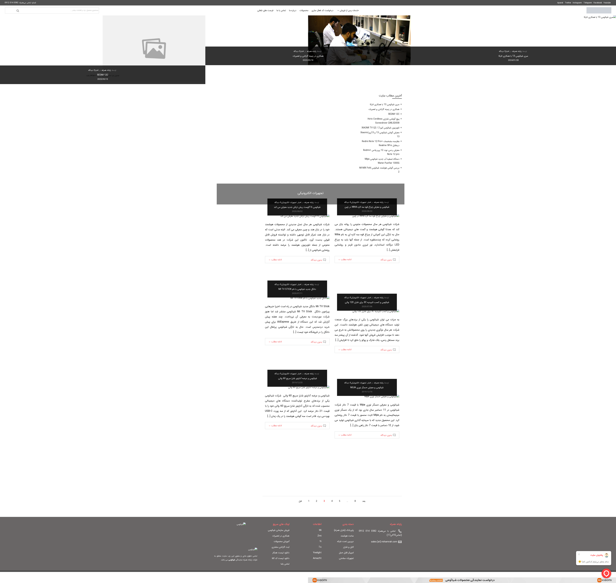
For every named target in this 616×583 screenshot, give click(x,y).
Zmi (319, 536)
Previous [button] (608, 50)
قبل (300, 501)
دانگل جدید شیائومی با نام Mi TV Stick (297, 289)
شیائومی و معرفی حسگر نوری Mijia (367, 387)
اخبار (507, 51)
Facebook (598, 2)
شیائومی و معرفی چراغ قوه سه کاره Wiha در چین (367, 207)
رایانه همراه (517, 51)
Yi (320, 541)
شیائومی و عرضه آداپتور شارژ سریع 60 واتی (297, 378)
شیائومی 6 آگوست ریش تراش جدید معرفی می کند (297, 207)
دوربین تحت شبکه (345, 541)
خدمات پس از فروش (349, 10)
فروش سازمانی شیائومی (278, 530)
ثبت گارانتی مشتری (280, 547)
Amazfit (317, 558)
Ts (320, 547)
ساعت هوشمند (347, 536)
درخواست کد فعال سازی (322, 10)
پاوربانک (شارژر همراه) (344, 530)
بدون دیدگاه (386, 260)
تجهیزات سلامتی (346, 558)
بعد (363, 501)
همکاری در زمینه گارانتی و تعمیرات (308, 56)
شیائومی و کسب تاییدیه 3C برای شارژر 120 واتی (367, 302)
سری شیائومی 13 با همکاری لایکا (513, 56)
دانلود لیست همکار (280, 552)
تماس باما (285, 564)
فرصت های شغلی (265, 10)
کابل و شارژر (348, 547)
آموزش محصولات (281, 541)
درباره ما (292, 10)
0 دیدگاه (502, 51)
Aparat (560, 2)
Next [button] (8, 50)
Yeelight (317, 552)
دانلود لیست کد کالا (280, 558)
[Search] (18, 11)
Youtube (607, 2)
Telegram (587, 2)
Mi (320, 530)
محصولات (303, 10)
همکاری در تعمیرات (280, 536)
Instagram (577, 2)
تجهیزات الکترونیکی (358, 202)
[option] (513, 40)
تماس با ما (281, 10)
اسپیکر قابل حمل (346, 552)
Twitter (568, 2)
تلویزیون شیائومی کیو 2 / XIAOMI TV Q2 (380, 128)
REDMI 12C (102, 75)
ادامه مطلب (344, 259)
